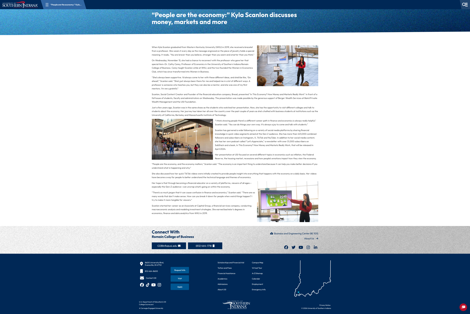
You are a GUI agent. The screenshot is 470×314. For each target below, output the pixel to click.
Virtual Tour (257, 268)
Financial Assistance (226, 273)
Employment (257, 284)
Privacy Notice (324, 305)
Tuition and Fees (225, 268)
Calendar (256, 278)
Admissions (223, 284)
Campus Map (257, 262)
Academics (222, 278)
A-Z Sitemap (257, 273)
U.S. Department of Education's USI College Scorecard (152, 303)
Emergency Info (259, 289)
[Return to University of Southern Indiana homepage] (236, 305)
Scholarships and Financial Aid (231, 262)
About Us (309, 238)
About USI (222, 289)
